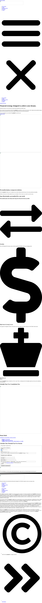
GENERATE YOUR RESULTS (5, 465)
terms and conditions (9, 462)
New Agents (4, 6)
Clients (3, 7)
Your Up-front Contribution (5, 447)
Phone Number (3, 460)
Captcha (2, 463)
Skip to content (2, 0)
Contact (3, 10)
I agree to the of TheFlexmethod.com (11, 462)
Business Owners (5, 8)
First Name (3, 457)
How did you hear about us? (6, 461)
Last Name (3, 458)
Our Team (3, 9)
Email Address (3, 459)
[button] (21, 54)
